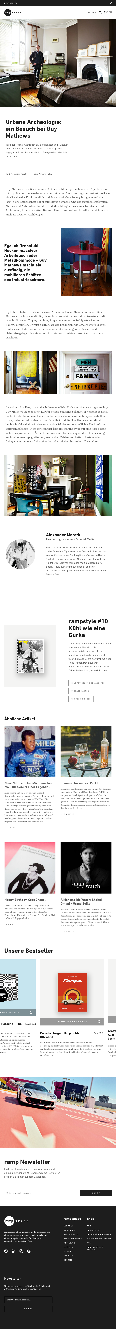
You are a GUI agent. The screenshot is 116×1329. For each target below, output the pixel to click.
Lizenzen (68, 1247)
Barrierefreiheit (73, 1239)
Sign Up (28, 1309)
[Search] (99, 12)
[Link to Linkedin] (16, 1251)
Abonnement (94, 1230)
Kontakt (68, 1251)
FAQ (89, 1243)
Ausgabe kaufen (80, 691)
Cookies (68, 1260)
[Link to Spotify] (31, 1251)
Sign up (96, 1193)
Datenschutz (71, 1234)
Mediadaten (70, 1243)
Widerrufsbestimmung (99, 1239)
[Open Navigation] (110, 12)
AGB (89, 1226)
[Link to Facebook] (8, 1251)
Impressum (69, 1230)
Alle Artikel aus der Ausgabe (88, 683)
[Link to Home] (12, 12)
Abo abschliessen (81, 699)
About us (69, 1226)
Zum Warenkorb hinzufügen (54, 1022)
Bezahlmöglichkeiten (99, 1234)
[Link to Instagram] (23, 1251)
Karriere (68, 1256)
